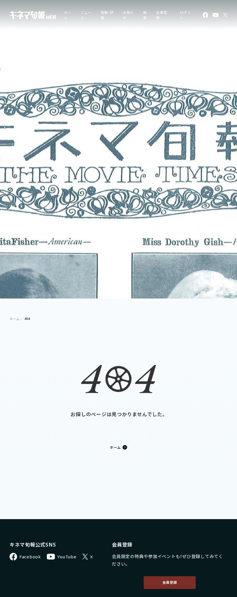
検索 (145, 15)
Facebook (30, 557)
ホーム (15, 319)
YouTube (66, 557)
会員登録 (169, 582)
